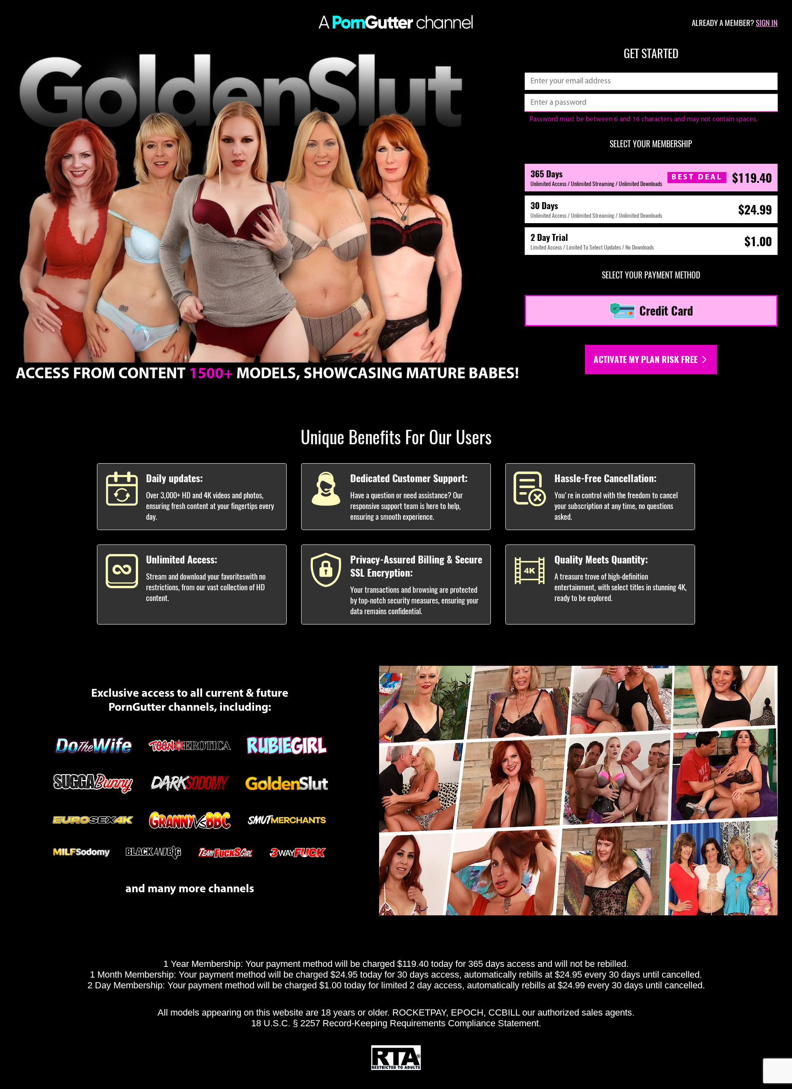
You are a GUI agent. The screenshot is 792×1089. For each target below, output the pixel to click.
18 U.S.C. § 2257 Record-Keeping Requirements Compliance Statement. (396, 1023)
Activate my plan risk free (647, 359)
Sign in (767, 22)
